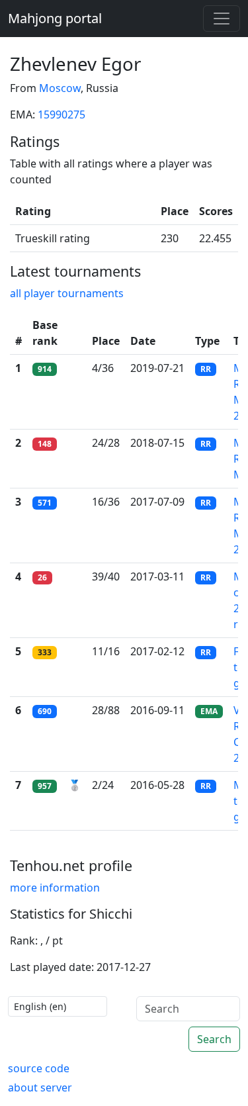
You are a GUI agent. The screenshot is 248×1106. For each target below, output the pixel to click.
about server (40, 1087)
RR (205, 369)
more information (55, 887)
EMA (209, 711)
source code (38, 1068)
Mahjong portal (55, 18)
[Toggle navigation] (221, 18)
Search (214, 1039)
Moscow (60, 88)
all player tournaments (67, 293)
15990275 (61, 114)
